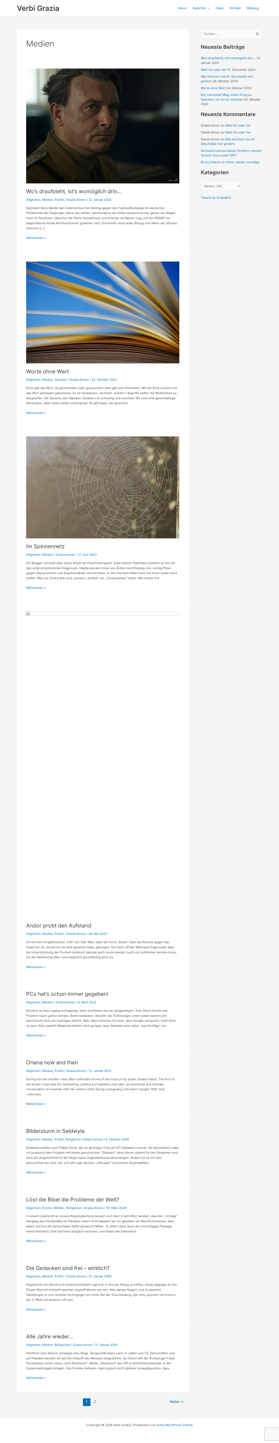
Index (220, 8)
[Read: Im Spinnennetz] (102, 487)
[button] (208, 8)
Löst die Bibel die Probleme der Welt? (72, 1199)
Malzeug (253, 8)
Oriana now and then (52, 1062)
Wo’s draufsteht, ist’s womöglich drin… (74, 191)
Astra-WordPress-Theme (175, 1425)
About (182, 8)
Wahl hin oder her (213, 70)
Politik (59, 200)
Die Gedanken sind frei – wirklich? (67, 1268)
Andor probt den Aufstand (58, 925)
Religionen (73, 1139)
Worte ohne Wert (47, 371)
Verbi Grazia (38, 8)
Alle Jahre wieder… (49, 1336)
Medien (47, 200)
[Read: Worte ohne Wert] (102, 312)
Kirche (47, 1208)
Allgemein (33, 200)
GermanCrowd (211, 151)
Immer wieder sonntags (242, 162)
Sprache (61, 380)
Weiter (177, 1402)
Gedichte (199, 8)
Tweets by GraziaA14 (216, 198)
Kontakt (235, 8)
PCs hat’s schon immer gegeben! (67, 994)
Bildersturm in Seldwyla (55, 1131)
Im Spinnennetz (45, 546)
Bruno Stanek (210, 162)
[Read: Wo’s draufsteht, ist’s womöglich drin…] (102, 126)
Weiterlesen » (36, 238)
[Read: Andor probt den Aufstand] (102, 764)
